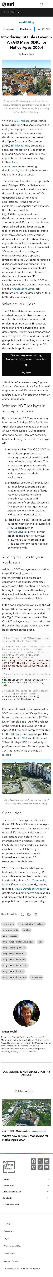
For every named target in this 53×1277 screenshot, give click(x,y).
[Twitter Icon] (22, 915)
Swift (18, 734)
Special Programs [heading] (11, 1204)
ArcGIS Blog (9, 12)
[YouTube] (46, 1167)
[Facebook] (33, 1161)
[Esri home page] (8, 4)
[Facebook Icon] (29, 915)
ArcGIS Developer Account (30, 888)
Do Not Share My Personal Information (22, 1268)
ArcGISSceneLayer (23, 288)
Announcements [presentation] (39, 1131)
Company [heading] (7, 1198)
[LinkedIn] (46, 1161)
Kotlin (36, 738)
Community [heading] (8, 1185)
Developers (8, 29)
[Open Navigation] (49, 4)
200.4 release (22, 120)
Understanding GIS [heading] (12, 1192)
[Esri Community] (33, 1167)
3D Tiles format (20, 145)
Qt (12, 734)
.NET (24, 738)
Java (31, 734)
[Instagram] (40, 1167)
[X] (40, 1161)
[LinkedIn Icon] (35, 915)
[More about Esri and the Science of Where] (9, 1167)
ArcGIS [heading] (6, 1179)
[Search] (42, 4)
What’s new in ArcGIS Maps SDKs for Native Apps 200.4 (25, 1137)
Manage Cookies (11, 1261)
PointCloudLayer (17, 531)
